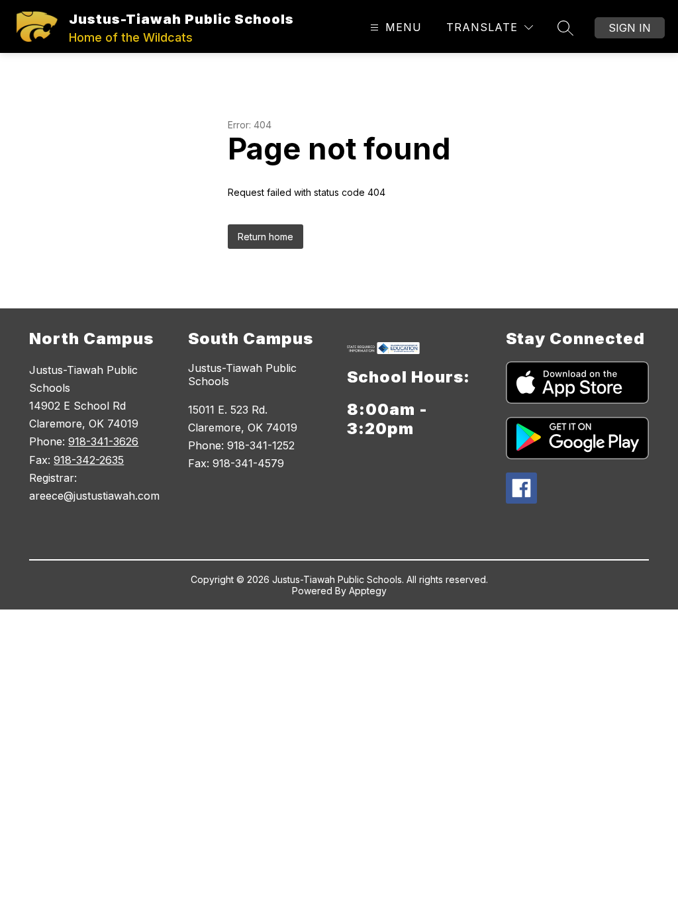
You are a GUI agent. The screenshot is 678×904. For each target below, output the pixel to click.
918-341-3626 (103, 441)
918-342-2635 (89, 460)
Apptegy (368, 590)
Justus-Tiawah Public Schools (242, 374)
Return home (265, 236)
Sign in (629, 27)
